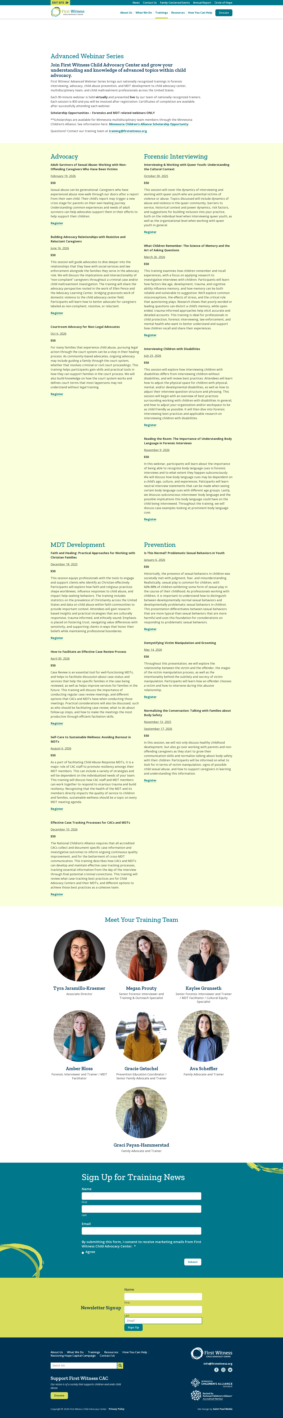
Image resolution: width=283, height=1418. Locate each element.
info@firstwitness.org (218, 1363)
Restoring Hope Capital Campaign (73, 1355)
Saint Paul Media (222, 1409)
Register (57, 223)
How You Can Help (200, 12)
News (136, 2)
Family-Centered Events (175, 2)
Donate (224, 12)
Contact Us (150, 2)
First (84, 1202)
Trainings (161, 12)
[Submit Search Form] (120, 1365)
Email (86, 1224)
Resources (178, 12)
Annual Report (202, 2)
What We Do (144, 12)
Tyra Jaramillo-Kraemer (79, 988)
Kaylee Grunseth (204, 988)
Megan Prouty (141, 988)
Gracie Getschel (141, 1068)
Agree (90, 1252)
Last (84, 1215)
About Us (126, 12)
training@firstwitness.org (128, 131)
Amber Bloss (79, 1068)
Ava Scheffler (204, 1068)
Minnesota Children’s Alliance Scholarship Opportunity (148, 124)
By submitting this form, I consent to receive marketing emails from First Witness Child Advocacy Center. (141, 1244)
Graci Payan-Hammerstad (141, 1145)
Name (87, 1189)
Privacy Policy (116, 1409)
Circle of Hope (223, 2)
